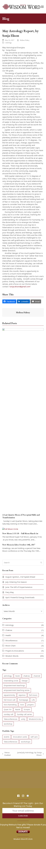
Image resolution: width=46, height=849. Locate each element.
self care (34, 737)
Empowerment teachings (14, 685)
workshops (25, 741)
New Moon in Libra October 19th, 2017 (18, 544)
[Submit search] (41, 562)
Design (25, 680)
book (17, 676)
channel (36, 676)
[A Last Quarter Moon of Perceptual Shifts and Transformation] (23, 419)
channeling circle (11, 680)
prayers (30, 704)
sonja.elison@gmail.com (20, 286)
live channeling (10, 704)
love (22, 704)
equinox (22, 695)
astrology (8, 676)
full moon (33, 695)
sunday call (8, 714)
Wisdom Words (11, 656)
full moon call (9, 700)
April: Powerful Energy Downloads (19, 597)
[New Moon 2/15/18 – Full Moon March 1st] (10, 529)
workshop (8, 724)
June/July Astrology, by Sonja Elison (29, 753)
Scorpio (27, 709)
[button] (42, 7)
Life (33, 700)
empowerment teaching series (16, 690)
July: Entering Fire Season (16, 582)
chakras (26, 676)
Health (8, 635)
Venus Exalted (6, 753)
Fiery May (9, 592)
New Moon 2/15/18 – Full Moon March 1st (20, 533)
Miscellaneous (11, 640)
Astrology (8, 42)
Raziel (17, 709)
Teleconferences (10, 719)
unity (23, 719)
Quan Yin (8, 709)
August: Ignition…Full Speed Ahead (20, 577)
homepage (23, 700)
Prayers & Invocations (14, 651)
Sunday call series (24, 714)
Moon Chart (10, 645)
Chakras (8, 630)
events (6, 737)
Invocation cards (20, 737)
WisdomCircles (35, 719)
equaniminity (9, 695)
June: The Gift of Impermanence (18, 587)
